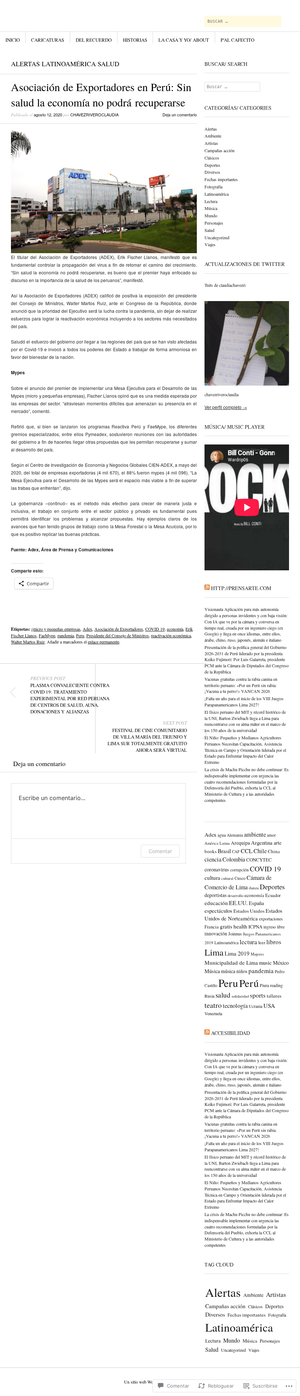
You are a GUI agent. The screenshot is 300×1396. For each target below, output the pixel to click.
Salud (108, 63)
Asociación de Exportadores (118, 629)
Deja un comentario (179, 114)
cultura (212, 877)
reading (276, 985)
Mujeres (257, 954)
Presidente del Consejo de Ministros (117, 635)
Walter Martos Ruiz (28, 642)
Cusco (240, 878)
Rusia (209, 996)
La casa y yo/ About (183, 40)
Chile (260, 851)
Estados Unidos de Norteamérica (243, 914)
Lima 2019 (237, 953)
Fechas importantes (221, 179)
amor (271, 835)
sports (258, 995)
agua (222, 835)
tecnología (235, 1006)
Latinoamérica (69, 63)
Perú (249, 983)
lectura (248, 942)
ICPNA (255, 926)
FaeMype (47, 635)
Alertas (25, 63)
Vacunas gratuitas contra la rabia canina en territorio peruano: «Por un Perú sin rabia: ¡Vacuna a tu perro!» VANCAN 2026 (241, 685)
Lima (214, 952)
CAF (236, 851)
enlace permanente (103, 642)
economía (175, 629)
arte (277, 842)
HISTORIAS (135, 40)
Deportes (212, 165)
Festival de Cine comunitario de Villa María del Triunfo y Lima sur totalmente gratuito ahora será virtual (147, 736)
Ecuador (273, 895)
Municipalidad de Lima (231, 962)
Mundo (211, 215)
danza (254, 887)
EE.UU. (238, 903)
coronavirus (217, 869)
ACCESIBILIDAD (230, 1032)
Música (211, 208)
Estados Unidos (249, 911)
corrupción (239, 869)
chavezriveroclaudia (94, 114)
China (274, 851)
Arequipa (240, 843)
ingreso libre (274, 927)
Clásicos (212, 158)
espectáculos (218, 910)
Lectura (211, 201)
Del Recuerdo (94, 40)
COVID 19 (155, 629)
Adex (87, 629)
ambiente (255, 834)
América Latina (217, 843)
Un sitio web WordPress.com (149, 1382)
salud (222, 994)
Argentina (262, 842)
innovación (216, 933)
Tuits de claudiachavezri (225, 285)
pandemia (65, 635)
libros (273, 942)
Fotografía (213, 186)
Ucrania (255, 1006)
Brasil (224, 851)
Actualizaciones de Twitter (245, 263)
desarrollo (235, 895)
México (281, 962)
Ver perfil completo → (226, 407)
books (211, 851)
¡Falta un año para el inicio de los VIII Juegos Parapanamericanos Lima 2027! (244, 701)
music (265, 962)
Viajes (210, 244)
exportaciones (271, 919)
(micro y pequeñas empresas (55, 629)
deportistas (215, 895)
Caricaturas (47, 40)
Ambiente (213, 136)
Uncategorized (217, 237)
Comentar (160, 851)
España (256, 903)
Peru (80, 635)
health (240, 926)
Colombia (233, 859)
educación (216, 903)
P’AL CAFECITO (237, 40)
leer (261, 942)
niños (241, 971)
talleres (274, 995)
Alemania (235, 835)
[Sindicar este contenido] (207, 588)
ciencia (213, 859)
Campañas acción (220, 150)
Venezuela (213, 1013)
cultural (227, 878)
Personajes (214, 223)
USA (269, 1006)
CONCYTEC (259, 859)
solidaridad (240, 996)
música (228, 971)
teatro (213, 1005)
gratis (226, 926)
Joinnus (235, 934)
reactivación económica (171, 635)
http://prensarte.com (241, 588)
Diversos (212, 172)
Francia (212, 926)
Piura (264, 985)
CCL (246, 851)
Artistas (211, 143)
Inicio (12, 40)
